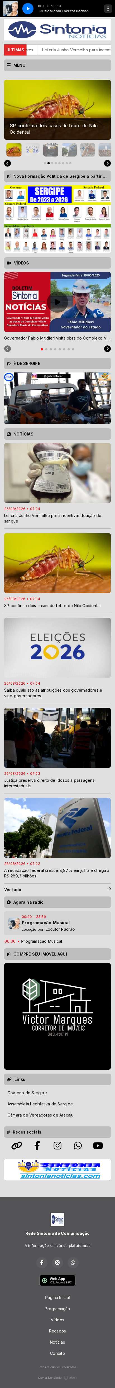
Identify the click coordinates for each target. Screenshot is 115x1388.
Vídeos (57, 1319)
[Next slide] (107, 163)
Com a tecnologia (50, 1377)
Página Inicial (57, 1297)
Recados (57, 1331)
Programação (57, 1308)
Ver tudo (12, 889)
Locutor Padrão (60, 929)
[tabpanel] (57, 306)
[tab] (42, 349)
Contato (57, 1353)
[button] (13, 150)
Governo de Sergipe (27, 1092)
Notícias (57, 1342)
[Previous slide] (7, 163)
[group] (57, 110)
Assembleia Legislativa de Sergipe (40, 1103)
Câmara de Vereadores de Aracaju (41, 1115)
